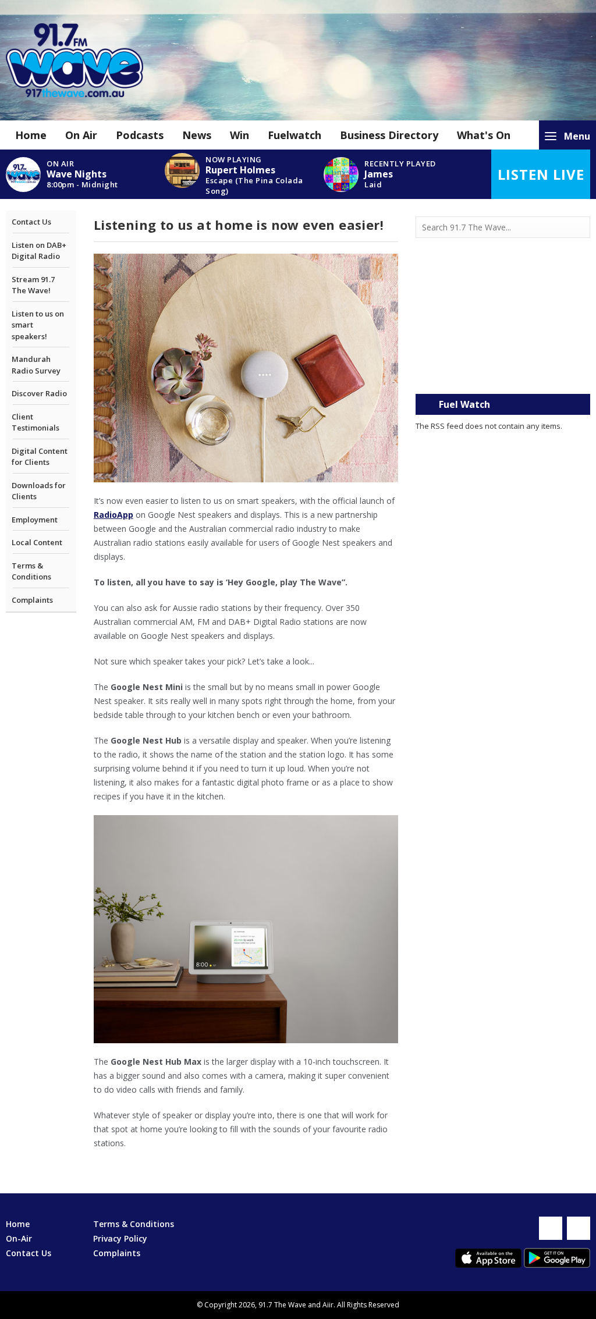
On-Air (19, 1238)
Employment (35, 519)
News (196, 135)
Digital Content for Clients (40, 457)
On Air (81, 135)
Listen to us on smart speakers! (38, 325)
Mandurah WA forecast (503, 370)
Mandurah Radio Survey (36, 365)
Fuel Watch (464, 404)
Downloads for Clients (39, 491)
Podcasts (140, 135)
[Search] (580, 227)
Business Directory (389, 135)
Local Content (37, 542)
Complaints (32, 600)
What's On (483, 135)
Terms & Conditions (31, 571)
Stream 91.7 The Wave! (33, 285)
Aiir (328, 1305)
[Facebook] (550, 1228)
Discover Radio (39, 393)
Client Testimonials (35, 422)
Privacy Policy (120, 1238)
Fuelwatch (294, 135)
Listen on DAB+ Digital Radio (39, 251)
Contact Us (31, 221)
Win (239, 135)
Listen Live (541, 174)
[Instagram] (578, 1228)
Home (31, 135)
